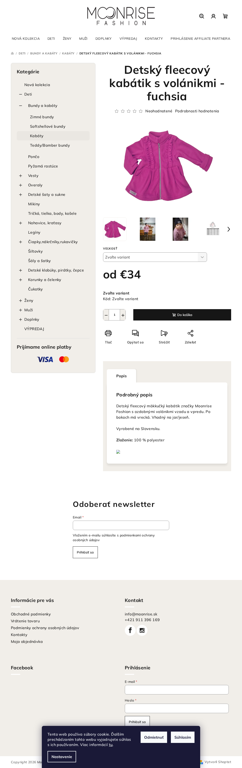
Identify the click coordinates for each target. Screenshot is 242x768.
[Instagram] (142, 630)
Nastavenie (62, 756)
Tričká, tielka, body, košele (52, 213)
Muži (28, 309)
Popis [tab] (121, 375)
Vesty (33, 175)
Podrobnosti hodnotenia (197, 111)
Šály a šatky (39, 260)
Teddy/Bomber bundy (50, 145)
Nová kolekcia (37, 84)
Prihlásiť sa (85, 552)
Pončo (33, 156)
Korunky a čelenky (44, 279)
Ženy (29, 300)
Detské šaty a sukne (46, 194)
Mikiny (34, 204)
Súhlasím (182, 737)
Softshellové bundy (47, 126)
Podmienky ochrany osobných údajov (45, 627)
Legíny (34, 232)
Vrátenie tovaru (25, 621)
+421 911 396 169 (142, 619)
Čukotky (35, 289)
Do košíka (184, 315)
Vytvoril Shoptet (218, 762)
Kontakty (19, 634)
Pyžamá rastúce (43, 166)
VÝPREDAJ (34, 328)
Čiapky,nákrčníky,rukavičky (53, 241)
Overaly (35, 185)
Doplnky (31, 319)
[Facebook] (130, 630)
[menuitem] (25, 38)
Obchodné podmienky (31, 614)
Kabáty (36, 135)
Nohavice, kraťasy (45, 222)
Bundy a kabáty (43, 105)
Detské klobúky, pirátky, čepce (56, 270)
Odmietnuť (154, 737)
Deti (28, 94)
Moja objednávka (27, 641)
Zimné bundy (42, 116)
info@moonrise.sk (141, 614)
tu (111, 744)
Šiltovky (35, 251)
